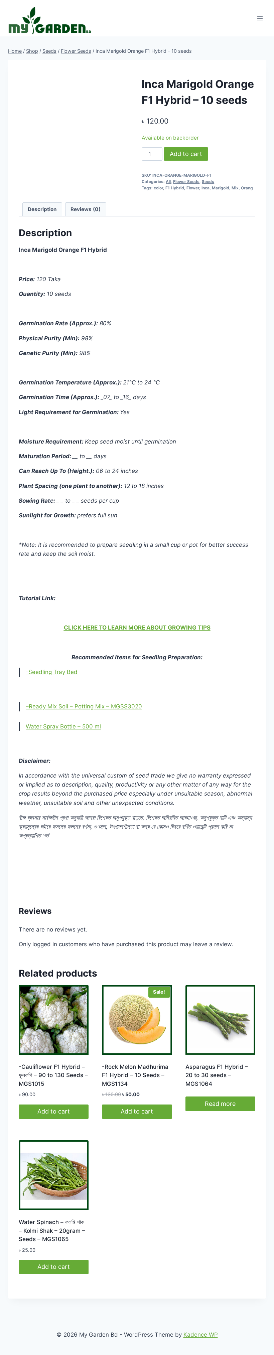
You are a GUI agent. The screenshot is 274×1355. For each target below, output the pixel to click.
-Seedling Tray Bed (52, 672)
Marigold (220, 187)
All (168, 181)
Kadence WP (200, 1334)
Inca (205, 187)
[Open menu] (260, 18)
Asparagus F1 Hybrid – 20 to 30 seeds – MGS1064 (216, 1075)
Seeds (208, 181)
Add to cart (186, 153)
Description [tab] (42, 209)
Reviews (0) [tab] (86, 209)
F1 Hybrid (174, 187)
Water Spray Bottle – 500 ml (63, 726)
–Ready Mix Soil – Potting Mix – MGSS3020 (84, 706)
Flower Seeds (186, 181)
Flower (192, 187)
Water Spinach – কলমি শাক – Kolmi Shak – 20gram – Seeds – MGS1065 (52, 1230)
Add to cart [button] (53, 1111)
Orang (247, 187)
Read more (220, 1103)
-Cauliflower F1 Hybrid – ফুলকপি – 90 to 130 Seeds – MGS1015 (53, 1075)
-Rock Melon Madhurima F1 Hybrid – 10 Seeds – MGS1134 (135, 1075)
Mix (235, 187)
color (158, 187)
